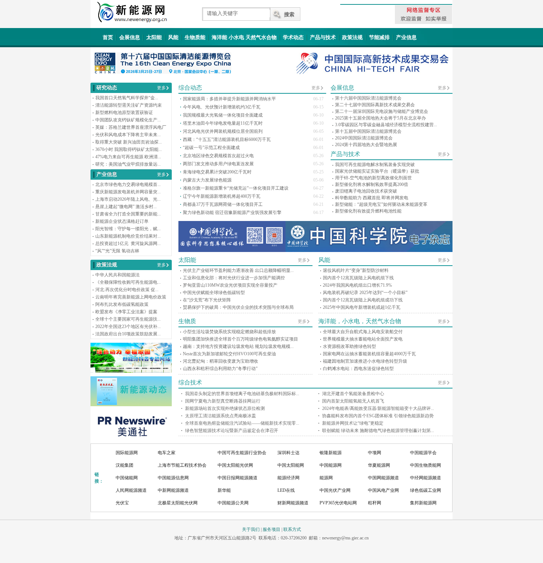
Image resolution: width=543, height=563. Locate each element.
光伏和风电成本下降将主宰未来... (128, 134)
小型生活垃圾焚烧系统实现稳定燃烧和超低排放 (229, 331)
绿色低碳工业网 (425, 490)
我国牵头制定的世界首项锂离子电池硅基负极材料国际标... (242, 393)
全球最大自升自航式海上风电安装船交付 (363, 331)
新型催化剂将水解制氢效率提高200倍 (371, 184)
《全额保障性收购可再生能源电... (128, 282)
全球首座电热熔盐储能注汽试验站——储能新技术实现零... (242, 423)
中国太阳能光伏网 (235, 465)
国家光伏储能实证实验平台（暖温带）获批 (377, 171)
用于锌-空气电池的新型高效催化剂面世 (373, 177)
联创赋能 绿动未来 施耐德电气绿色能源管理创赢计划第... (378, 430)
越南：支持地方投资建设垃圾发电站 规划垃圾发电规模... (238, 346)
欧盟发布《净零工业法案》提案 (126, 311)
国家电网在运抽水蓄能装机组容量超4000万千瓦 (369, 353)
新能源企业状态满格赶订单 (121, 221)
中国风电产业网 (383, 490)
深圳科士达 (288, 452)
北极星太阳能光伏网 (178, 502)
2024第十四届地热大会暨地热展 (366, 144)
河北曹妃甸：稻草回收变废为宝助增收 (220, 361)
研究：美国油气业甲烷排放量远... (128, 164)
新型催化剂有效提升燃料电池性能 (368, 211)
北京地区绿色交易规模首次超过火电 (218, 155)
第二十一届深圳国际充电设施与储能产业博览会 (381, 111)
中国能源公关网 (233, 502)
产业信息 (406, 37)
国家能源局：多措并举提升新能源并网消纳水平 (229, 98)
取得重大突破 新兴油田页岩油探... (128, 142)
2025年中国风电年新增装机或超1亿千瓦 (361, 307)
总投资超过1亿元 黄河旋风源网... (128, 243)
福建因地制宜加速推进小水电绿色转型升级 (365, 361)
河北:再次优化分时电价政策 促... (126, 289)
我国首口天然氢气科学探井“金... (126, 97)
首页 (108, 37)
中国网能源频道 (383, 477)
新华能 (224, 490)
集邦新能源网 (423, 502)
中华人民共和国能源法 (117, 274)
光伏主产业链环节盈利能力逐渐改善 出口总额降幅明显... (238, 270)
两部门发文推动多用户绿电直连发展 (218, 163)
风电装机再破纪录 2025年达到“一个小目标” (365, 292)
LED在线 (286, 490)
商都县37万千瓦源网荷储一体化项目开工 (223, 204)
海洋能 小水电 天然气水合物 (244, 37)
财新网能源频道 (292, 502)
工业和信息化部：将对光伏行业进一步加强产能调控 (234, 277)
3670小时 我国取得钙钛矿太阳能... (128, 149)
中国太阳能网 (290, 465)
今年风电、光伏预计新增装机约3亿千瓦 (221, 107)
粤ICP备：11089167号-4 (270, 545)
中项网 (374, 452)
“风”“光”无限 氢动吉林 (117, 250)
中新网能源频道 (173, 490)
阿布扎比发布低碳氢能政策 (121, 304)
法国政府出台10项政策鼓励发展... (128, 333)
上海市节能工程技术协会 (182, 465)
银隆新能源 (331, 452)
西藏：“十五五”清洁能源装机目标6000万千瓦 (227, 139)
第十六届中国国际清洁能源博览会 (368, 98)
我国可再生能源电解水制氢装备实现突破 (375, 164)
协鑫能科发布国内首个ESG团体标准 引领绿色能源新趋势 (378, 415)
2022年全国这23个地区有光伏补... (128, 326)
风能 (173, 37)
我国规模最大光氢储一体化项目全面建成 (223, 115)
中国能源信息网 (173, 477)
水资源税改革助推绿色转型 (349, 346)
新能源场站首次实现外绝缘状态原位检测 (225, 408)
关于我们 (251, 529)
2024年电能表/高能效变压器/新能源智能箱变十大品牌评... (378, 408)
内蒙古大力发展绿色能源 (207, 180)
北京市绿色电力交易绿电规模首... (128, 184)
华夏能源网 (379, 465)
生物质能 (195, 37)
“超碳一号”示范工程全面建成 (211, 147)
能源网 (326, 477)
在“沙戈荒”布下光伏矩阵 (207, 300)
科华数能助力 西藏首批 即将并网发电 (371, 197)
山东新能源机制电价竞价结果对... (128, 236)
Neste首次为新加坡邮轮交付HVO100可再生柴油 (229, 353)
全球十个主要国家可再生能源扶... (128, 319)
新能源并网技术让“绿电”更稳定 (352, 423)
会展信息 (129, 37)
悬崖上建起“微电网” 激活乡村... (126, 206)
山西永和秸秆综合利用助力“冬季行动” (220, 368)
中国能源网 (331, 465)
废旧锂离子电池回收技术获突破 (366, 191)
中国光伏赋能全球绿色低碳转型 (214, 292)
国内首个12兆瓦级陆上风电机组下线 (358, 277)
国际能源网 (127, 452)
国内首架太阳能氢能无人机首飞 (353, 401)
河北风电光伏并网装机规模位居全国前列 (223, 131)
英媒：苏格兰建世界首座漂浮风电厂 (130, 127)
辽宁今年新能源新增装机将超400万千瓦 (221, 196)
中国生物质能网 (425, 465)
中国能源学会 (423, 452)
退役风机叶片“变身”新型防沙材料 (356, 270)
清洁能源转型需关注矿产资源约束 (128, 105)
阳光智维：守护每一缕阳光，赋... (128, 228)
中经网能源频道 (425, 477)
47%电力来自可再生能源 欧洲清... (128, 156)
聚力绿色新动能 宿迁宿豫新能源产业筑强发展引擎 (232, 212)
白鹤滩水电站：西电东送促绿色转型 (358, 368)
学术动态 (293, 37)
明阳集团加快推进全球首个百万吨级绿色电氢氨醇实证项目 (240, 339)
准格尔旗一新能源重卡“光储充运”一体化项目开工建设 (235, 188)
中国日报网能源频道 (237, 477)
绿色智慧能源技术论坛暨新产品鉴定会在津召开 (231, 430)
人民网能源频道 (131, 490)
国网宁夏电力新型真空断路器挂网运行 (222, 401)
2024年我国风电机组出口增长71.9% (357, 285)
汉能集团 (124, 465)
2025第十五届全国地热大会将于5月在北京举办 (380, 118)
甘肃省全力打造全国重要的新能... (128, 214)
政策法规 (352, 37)
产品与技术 (323, 37)
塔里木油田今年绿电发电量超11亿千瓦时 (223, 123)
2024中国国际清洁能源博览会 (364, 138)
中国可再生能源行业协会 (242, 452)
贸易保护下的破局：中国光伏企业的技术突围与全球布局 (238, 307)
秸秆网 (374, 502)
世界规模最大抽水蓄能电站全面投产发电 (363, 339)
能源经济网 (288, 477)
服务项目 (271, 529)
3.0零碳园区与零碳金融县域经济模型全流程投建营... (386, 124)
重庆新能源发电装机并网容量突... (128, 191)
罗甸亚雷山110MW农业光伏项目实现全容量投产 (230, 285)
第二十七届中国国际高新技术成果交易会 (375, 104)
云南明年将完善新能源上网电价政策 (130, 297)
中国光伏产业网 (335, 490)
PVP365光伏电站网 (338, 502)
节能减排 (379, 37)
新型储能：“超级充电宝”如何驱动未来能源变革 (381, 204)
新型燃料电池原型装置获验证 (124, 112)
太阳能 (154, 37)
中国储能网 (127, 477)
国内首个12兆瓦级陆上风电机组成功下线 (363, 300)
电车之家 (166, 452)
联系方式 (292, 529)
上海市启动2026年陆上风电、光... (128, 199)
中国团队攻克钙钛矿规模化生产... (128, 119)
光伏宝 (122, 502)
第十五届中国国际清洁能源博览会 (368, 131)
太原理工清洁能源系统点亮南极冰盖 (220, 415)
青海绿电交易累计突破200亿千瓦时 (217, 172)
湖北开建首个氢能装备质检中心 (353, 393)
